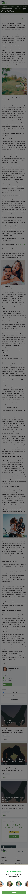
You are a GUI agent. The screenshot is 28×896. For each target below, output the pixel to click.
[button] (14, 448)
